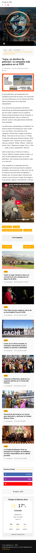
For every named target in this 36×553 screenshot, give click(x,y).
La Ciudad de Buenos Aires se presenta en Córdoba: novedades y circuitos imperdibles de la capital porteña (17, 452)
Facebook (2, 5)
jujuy (17, 227)
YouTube (8, 5)
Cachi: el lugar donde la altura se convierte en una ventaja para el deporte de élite (16, 277)
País (5, 70)
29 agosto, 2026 (7, 2)
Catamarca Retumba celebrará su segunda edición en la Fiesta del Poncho (17, 381)
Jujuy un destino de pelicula (13, 230)
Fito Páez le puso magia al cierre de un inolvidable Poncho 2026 (18, 311)
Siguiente (28, 247)
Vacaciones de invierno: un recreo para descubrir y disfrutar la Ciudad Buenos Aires (17, 416)
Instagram (5, 5)
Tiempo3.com (20, 534)
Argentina (8, 227)
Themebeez (6, 549)
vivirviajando (7, 68)
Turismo (28, 230)
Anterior (7, 247)
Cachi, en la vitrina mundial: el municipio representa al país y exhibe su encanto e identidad (15, 345)
